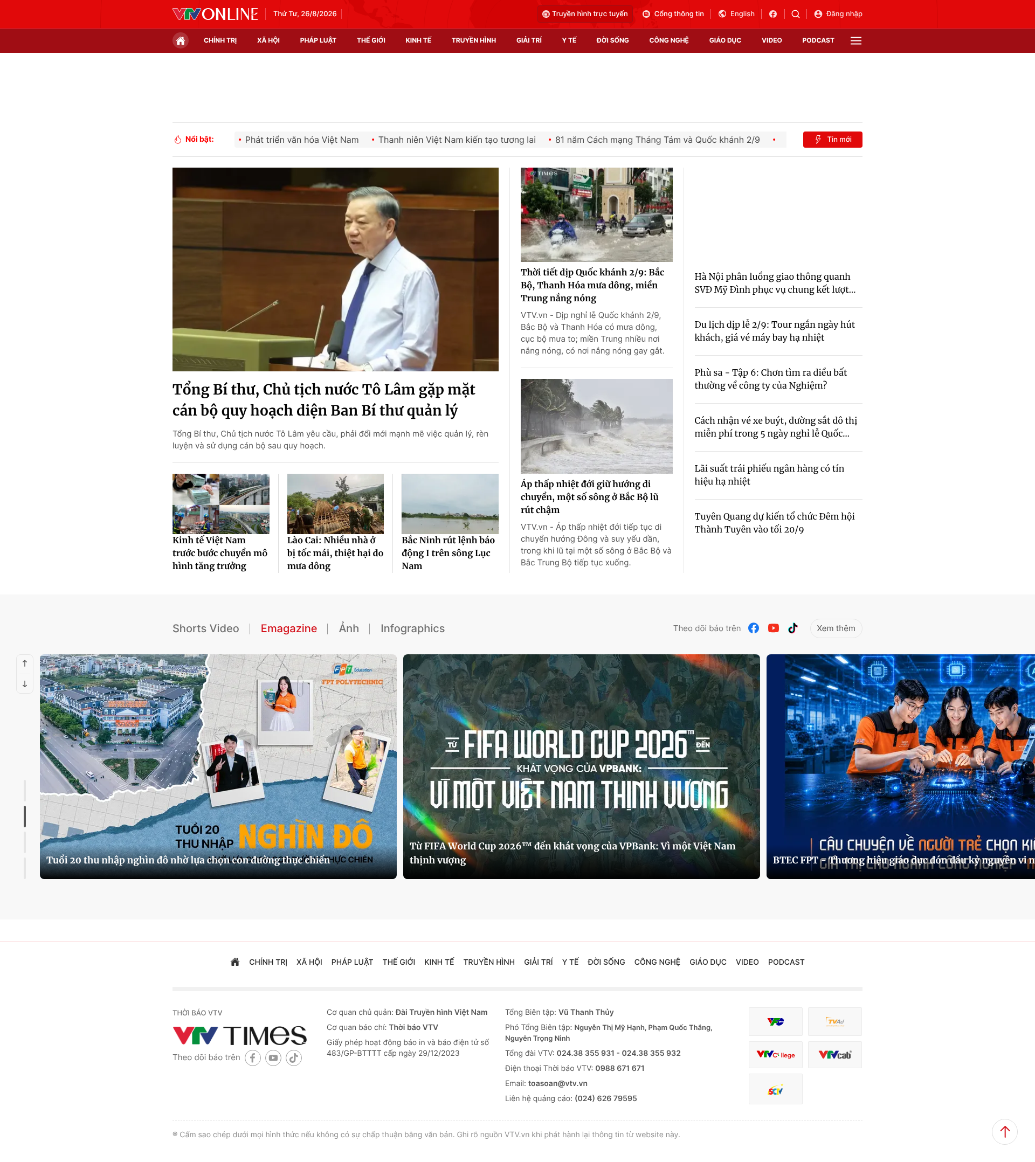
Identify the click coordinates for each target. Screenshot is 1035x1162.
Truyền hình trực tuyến (590, 14)
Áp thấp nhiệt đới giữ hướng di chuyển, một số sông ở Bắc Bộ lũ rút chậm (590, 497)
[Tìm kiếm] (799, 14)
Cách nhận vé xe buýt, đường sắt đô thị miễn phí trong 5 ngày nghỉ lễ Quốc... (776, 427)
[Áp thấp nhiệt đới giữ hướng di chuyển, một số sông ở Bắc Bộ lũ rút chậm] (597, 426)
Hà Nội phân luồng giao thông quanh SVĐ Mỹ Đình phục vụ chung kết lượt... (775, 283)
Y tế (569, 40)
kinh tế (419, 40)
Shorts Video (205, 628)
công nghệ (669, 40)
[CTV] (776, 1055)
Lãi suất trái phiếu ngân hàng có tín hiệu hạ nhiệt (770, 475)
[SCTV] (776, 1089)
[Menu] (856, 40)
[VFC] (776, 1021)
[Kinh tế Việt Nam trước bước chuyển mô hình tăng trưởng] (221, 504)
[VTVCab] (835, 1055)
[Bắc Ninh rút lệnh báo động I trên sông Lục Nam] (450, 504)
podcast (818, 40)
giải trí (529, 40)
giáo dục (725, 40)
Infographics (413, 628)
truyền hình (474, 40)
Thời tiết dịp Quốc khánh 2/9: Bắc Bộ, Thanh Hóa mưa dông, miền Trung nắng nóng (592, 285)
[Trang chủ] (180, 40)
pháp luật (318, 40)
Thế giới (371, 40)
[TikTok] (792, 628)
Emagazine (289, 628)
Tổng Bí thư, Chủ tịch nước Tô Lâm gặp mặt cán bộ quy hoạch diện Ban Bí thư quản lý (323, 400)
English (742, 14)
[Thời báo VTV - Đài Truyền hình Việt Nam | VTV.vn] (215, 14)
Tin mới (839, 139)
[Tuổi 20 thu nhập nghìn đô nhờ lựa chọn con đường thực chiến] (218, 766)
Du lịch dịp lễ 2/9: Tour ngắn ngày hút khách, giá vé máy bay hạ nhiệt (775, 331)
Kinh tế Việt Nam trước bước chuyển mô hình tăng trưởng (219, 553)
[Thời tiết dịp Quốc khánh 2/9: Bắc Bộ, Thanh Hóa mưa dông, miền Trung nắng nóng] (597, 215)
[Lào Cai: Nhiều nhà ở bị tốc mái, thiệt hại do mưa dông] (335, 504)
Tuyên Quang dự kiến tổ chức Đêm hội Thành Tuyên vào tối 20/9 (775, 523)
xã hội (268, 40)
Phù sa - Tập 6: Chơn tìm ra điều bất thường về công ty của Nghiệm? (771, 379)
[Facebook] (754, 628)
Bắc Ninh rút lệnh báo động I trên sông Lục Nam (448, 553)
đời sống (613, 40)
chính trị (220, 40)
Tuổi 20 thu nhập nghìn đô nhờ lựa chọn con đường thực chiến (188, 860)
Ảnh (349, 628)
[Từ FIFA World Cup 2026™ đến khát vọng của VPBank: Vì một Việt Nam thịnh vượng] (581, 766)
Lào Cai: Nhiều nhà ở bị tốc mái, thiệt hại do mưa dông (335, 553)
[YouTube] (773, 628)
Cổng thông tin (679, 14)
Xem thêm (836, 628)
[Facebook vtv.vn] (776, 14)
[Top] (1005, 1132)
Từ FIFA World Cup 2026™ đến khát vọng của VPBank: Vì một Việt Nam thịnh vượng (573, 853)
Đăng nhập (844, 14)
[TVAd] (835, 1021)
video (772, 40)
